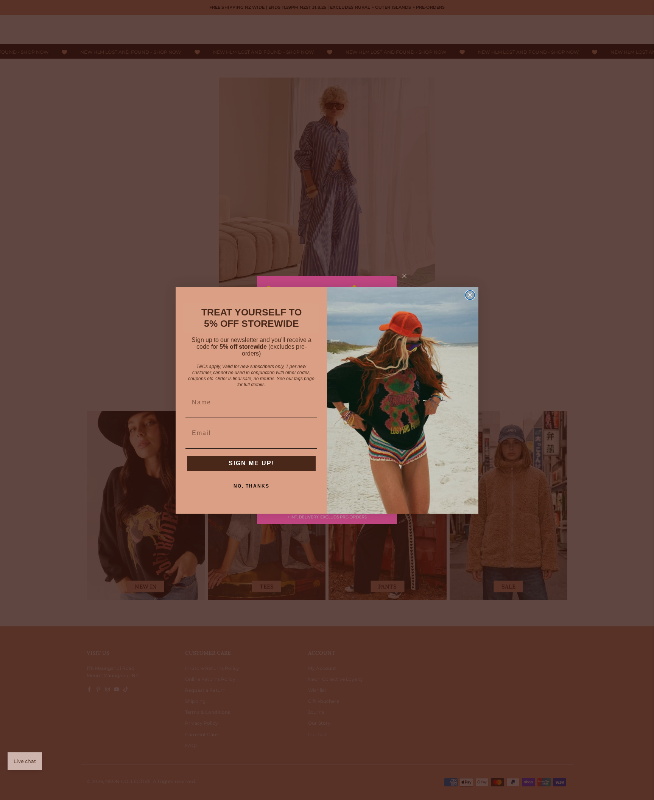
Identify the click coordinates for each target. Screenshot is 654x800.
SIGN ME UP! (251, 463)
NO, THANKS (251, 486)
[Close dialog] (470, 295)
